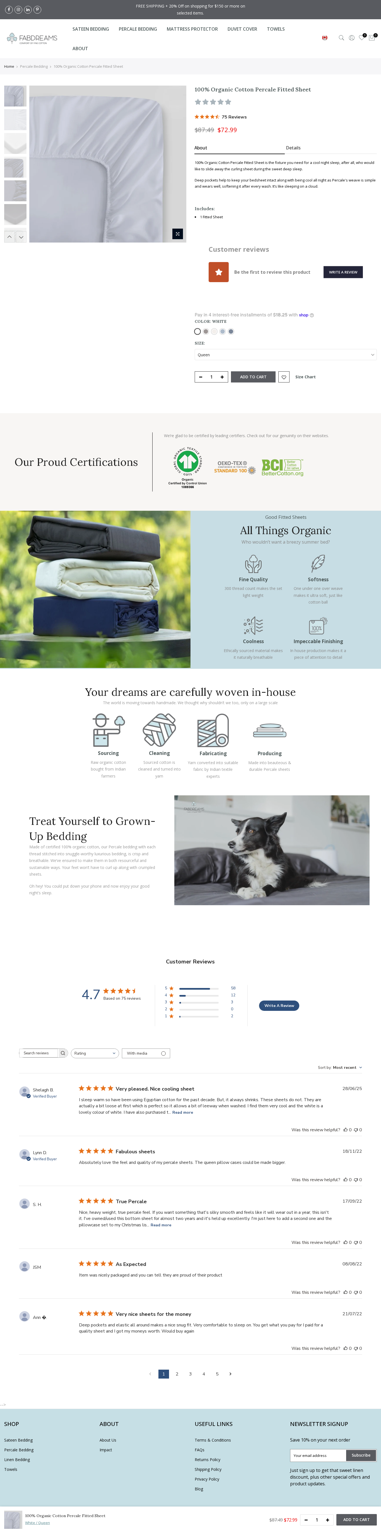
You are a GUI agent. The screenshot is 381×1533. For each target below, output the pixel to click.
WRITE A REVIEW (343, 272)
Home (9, 66)
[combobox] (95, 1053)
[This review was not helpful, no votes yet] (356, 1130)
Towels (10, 1469)
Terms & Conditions (213, 1440)
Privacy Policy (207, 1479)
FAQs (199, 1449)
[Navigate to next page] (230, 1374)
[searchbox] (38, 1053)
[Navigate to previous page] (150, 1374)
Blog (199, 1488)
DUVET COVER (242, 29)
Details (293, 148)
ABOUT (80, 48)
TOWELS (276, 29)
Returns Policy (207, 1459)
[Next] (176, 164)
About (200, 148)
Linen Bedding (17, 1459)
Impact (106, 1449)
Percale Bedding (18, 1449)
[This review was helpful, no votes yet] (346, 1130)
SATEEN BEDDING (91, 29)
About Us (108, 1440)
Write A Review (279, 1005)
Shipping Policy (208, 1469)
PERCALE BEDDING (138, 29)
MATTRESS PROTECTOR (192, 29)
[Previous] (39, 164)
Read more (182, 1112)
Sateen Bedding (18, 1440)
